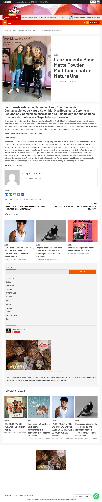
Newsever (61, 500)
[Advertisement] (18, 468)
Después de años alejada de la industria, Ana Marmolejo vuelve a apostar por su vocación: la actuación (86, 430)
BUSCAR (82, 272)
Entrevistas (10, 286)
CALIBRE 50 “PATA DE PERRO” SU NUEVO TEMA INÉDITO (14, 427)
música (33, 199)
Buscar (9, 267)
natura (39, 199)
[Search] (84, 23)
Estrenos (9, 289)
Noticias (9, 308)
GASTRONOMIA (11, 293)
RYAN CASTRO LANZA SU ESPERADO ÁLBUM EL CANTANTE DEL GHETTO (76, 206)
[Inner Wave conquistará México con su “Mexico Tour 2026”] (83, 231)
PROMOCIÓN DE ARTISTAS (39, 2)
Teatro (8, 319)
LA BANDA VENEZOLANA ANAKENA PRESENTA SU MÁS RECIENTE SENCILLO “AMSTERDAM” (24, 206)
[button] (9, 22)
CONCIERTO (10, 278)
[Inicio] (5, 22)
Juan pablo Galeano (61, 81)
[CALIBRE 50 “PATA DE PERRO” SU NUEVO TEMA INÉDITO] (15, 407)
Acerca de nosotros (23, 2)
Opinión (8, 312)
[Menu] (9, 22)
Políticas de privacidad (11, 495)
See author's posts (31, 179)
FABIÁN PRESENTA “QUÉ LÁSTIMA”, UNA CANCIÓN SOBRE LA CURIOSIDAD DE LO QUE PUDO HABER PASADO (63, 430)
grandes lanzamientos (14, 199)
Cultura (8, 282)
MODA (8, 300)
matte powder (26, 199)
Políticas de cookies (27, 495)
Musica (8, 304)
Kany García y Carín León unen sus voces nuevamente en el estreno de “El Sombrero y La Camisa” (39, 430)
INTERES (56, 54)
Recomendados (11, 315)
